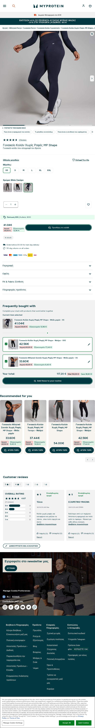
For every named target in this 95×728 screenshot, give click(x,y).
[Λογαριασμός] (84, 6)
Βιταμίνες (37, 652)
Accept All (67, 723)
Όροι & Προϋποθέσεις (53, 667)
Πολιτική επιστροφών (15, 640)
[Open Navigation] (5, 6)
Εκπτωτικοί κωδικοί (76, 633)
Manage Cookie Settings (13, 723)
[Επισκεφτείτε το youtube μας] (22, 607)
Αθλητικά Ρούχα (15, 28)
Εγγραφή (11, 568)
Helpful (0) (43, 534)
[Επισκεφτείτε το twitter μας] (28, 607)
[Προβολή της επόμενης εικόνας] (92, 78)
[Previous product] (87, 459)
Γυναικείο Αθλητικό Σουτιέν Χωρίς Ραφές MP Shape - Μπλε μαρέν (11, 429)
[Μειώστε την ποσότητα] (6, 204)
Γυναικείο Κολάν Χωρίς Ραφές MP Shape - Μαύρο (84, 427)
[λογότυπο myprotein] (48, 6)
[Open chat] (34, 607)
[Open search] (13, 6)
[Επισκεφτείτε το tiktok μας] (16, 607)
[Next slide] (94, 432)
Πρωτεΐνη (37, 630)
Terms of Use (15, 718)
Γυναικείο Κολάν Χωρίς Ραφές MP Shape (60, 427)
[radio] (6, 170)
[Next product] (92, 459)
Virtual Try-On (82, 160)
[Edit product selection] (89, 344)
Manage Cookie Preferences (16, 591)
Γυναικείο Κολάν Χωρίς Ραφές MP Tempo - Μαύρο (35, 427)
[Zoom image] (92, 34)
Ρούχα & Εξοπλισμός (38, 638)
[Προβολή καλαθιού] (90, 6)
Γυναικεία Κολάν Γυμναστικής (48, 28)
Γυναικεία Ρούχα (29, 28)
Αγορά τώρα (13, 450)
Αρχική (5, 28)
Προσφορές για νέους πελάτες (77, 657)
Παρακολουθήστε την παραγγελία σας (15, 658)
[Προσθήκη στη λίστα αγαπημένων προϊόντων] (88, 204)
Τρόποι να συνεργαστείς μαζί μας (55, 679)
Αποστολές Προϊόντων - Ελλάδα (17, 668)
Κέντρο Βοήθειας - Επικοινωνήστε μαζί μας (17, 632)
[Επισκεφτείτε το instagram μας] (4, 607)
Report (39, 537)
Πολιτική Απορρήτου (56, 659)
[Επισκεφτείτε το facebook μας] (10, 607)
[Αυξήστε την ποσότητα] (15, 204)
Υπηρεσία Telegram (76, 639)
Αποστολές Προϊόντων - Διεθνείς (17, 648)
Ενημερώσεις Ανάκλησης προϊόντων (17, 678)
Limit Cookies (83, 723)
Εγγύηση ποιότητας (55, 639)
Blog (35, 646)
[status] (10, 204)
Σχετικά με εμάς (53, 633)
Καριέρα (50, 689)
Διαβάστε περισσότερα (46, 524)
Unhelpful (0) (57, 533)
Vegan (35, 668)
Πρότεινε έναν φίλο (78, 647)
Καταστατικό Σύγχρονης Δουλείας (52, 649)
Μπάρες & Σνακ (37, 660)
